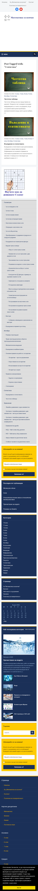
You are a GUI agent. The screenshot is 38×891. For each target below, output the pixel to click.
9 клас (30, 94)
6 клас (17, 94)
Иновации (6, 550)
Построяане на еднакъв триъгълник (20, 305)
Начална (4, 2)
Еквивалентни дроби (12, 425)
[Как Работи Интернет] (8, 678)
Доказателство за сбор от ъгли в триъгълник (18, 269)
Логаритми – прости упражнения (19, 357)
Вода (15, 685)
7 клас (21, 94)
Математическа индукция (14, 345)
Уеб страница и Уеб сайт (22, 714)
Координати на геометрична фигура (17, 241)
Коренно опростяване (15, 382)
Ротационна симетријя (16, 285)
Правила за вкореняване (13, 374)
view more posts (30, 629)
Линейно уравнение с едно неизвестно (18, 407)
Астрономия (7, 545)
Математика (8, 811)
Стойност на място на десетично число (18, 441)
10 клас (5, 523)
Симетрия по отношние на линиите (19, 281)
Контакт (31, 2)
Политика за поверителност (17, 5)
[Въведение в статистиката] (19, 126)
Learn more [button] (13, 883)
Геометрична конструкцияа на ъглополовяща (17, 296)
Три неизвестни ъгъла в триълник (19, 260)
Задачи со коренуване (15, 378)
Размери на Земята (10, 509)
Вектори (8, 316)
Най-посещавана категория (13, 629)
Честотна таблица (11, 399)
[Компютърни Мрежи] (8, 706)
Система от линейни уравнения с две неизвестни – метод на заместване (16, 412)
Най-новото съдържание (11, 591)
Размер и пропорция (12, 335)
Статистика (8, 390)
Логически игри (8, 555)
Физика (5, 570)
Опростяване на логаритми (17, 361)
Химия (5, 573)
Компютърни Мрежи (20, 704)
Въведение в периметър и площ (16, 326)
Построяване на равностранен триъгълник (17, 311)
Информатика (7, 553)
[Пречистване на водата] (19, 644)
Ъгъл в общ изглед (11, 231)
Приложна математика (10, 558)
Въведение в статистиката (14, 394)
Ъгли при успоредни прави (14, 219)
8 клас (26, 94)
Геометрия (7, 202)
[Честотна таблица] (19, 81)
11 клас (5, 525)
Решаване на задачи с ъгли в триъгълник (21, 264)
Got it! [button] (19, 887)
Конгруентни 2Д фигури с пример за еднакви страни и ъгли (19, 276)
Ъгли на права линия (12, 215)
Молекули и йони (9, 488)
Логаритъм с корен (14, 370)
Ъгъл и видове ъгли (12, 206)
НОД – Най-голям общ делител (15, 430)
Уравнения (7, 403)
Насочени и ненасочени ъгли (15, 223)
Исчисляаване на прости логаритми (19, 365)
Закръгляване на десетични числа (16, 437)
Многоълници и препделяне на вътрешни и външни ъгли (20, 290)
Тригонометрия (8, 565)
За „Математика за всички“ (18, 2)
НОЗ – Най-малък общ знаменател (16, 433)
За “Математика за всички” (11, 586)
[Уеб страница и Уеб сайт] (8, 716)
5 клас (17, 138)
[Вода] (8, 687)
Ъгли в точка (10, 210)
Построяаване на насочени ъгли (18, 301)
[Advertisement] (19, 38)
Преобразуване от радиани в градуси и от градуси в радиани (17, 236)
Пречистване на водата (11, 504)
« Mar (5, 621)
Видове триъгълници (12, 245)
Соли (5, 493)
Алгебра (7, 331)
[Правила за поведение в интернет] (8, 697)
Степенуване (10, 386)
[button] (4, 54)
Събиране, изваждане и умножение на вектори (19, 321)
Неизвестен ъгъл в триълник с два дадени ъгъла (18, 255)
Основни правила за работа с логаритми (18, 353)
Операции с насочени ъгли (14, 227)
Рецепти (6, 560)
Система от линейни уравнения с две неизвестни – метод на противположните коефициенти (17, 419)
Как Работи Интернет (21, 676)
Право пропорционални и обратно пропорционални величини (15, 340)
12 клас (5, 528)
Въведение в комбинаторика (15, 349)
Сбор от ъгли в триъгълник (17, 249)
